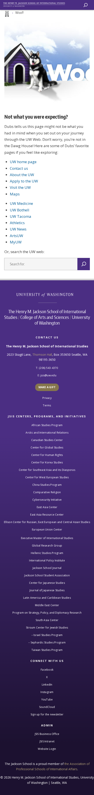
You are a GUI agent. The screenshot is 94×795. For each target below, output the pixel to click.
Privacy (47, 398)
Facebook (47, 670)
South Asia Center (47, 620)
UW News (18, 229)
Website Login (47, 749)
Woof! (19, 13)
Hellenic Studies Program (47, 553)
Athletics (17, 222)
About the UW (22, 174)
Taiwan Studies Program (47, 650)
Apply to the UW (24, 181)
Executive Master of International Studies (47, 538)
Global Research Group (47, 545)
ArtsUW (16, 235)
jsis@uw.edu (48, 375)
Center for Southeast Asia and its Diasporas (47, 470)
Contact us (19, 168)
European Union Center (47, 529)
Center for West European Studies (47, 477)
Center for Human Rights (47, 455)
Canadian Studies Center (47, 440)
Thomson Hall (42, 354)
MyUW (16, 242)
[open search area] (85, 5)
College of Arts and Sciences (44, 317)
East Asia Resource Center (47, 514)
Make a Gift (47, 387)
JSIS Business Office (47, 734)
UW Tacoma (20, 216)
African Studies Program (47, 425)
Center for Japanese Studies (47, 583)
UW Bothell (19, 210)
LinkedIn (47, 684)
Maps (15, 194)
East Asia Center (47, 507)
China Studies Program (47, 485)
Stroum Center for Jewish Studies (47, 627)
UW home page (23, 161)
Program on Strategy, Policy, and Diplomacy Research (47, 613)
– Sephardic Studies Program (47, 642)
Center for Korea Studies (47, 462)
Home (6, 14)
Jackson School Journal (47, 568)
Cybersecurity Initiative (47, 500)
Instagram (46, 692)
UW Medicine (21, 203)
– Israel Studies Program (47, 635)
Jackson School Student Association (47, 575)
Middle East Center (47, 605)
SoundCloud (47, 707)
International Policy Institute (47, 560)
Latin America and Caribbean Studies (47, 598)
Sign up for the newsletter (47, 714)
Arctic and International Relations (47, 432)
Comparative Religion (47, 492)
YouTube (47, 699)
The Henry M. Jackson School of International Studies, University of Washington (36, 4)
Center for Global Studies (47, 447)
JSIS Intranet (47, 741)
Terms (47, 405)
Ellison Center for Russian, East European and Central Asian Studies (47, 522)
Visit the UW (20, 187)
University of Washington (47, 294)
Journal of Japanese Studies (47, 590)
